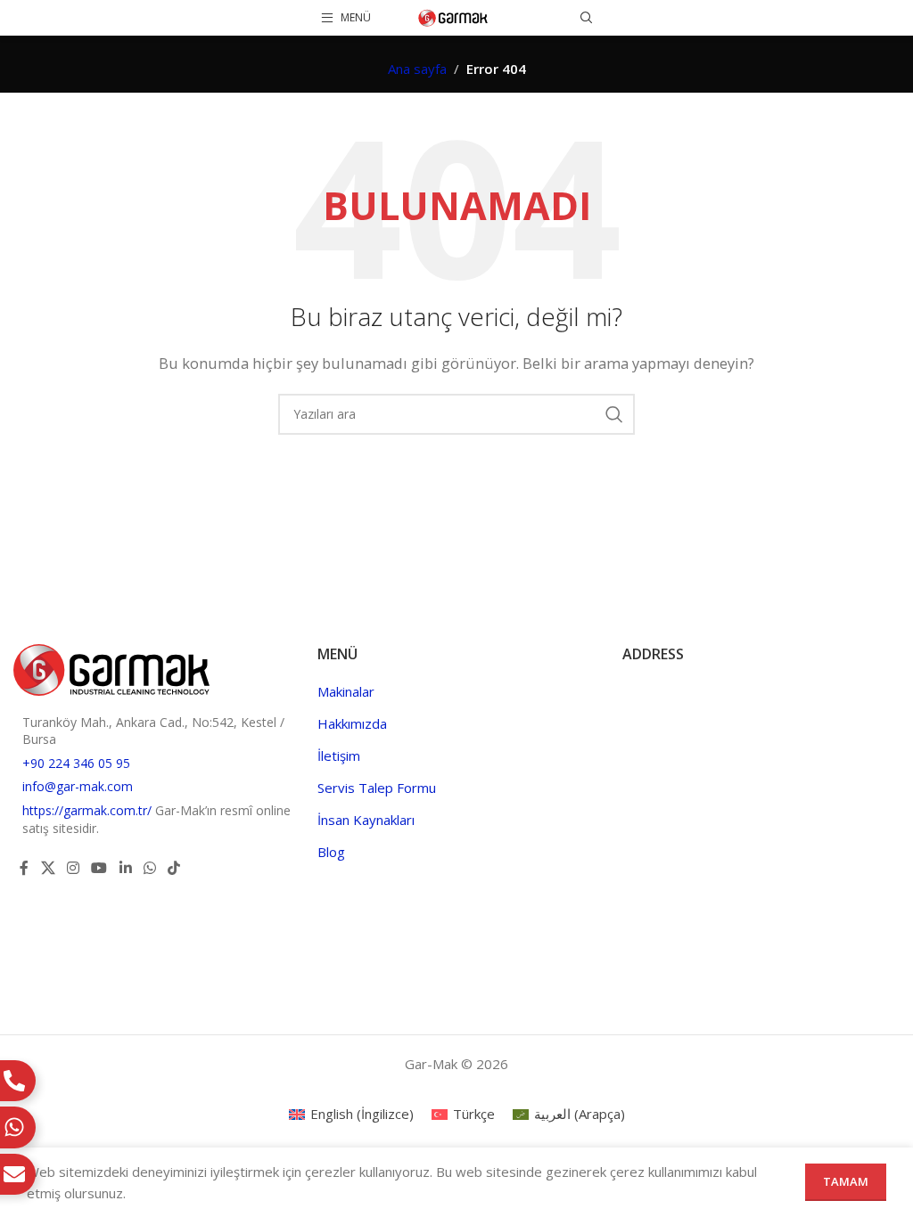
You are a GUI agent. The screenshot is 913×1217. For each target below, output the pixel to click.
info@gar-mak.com (77, 786)
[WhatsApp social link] (149, 867)
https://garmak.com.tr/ (88, 810)
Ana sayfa (417, 69)
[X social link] (48, 867)
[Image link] (111, 668)
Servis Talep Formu (376, 787)
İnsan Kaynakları (366, 820)
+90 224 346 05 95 (76, 763)
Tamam (845, 1181)
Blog (331, 852)
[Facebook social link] (24, 867)
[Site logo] (453, 16)
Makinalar (345, 691)
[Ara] (587, 18)
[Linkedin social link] (125, 867)
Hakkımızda (352, 723)
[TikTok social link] (174, 867)
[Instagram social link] (73, 867)
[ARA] (614, 414)
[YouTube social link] (99, 867)
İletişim (338, 755)
